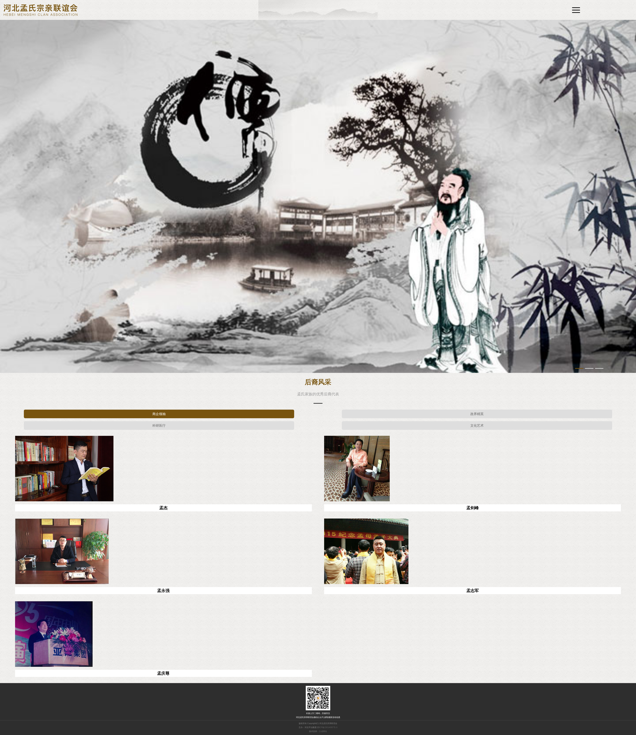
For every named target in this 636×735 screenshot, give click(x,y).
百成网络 (323, 731)
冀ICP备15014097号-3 (327, 727)
